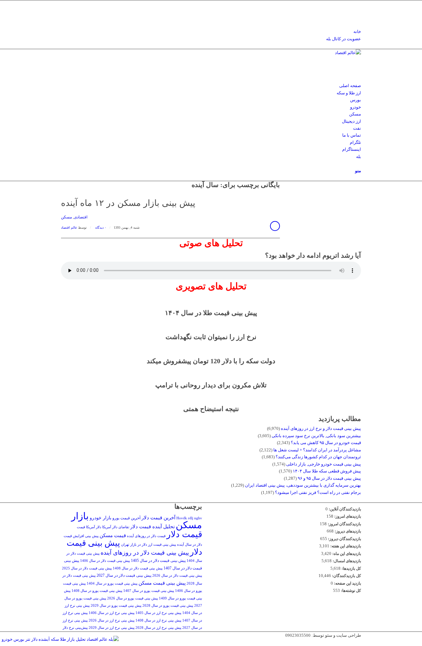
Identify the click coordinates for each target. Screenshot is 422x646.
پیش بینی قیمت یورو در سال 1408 (97, 591)
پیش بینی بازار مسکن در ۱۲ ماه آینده (128, 203)
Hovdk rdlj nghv (189, 518)
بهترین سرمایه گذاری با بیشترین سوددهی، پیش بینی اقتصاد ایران (303, 485)
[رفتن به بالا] (420, 642)
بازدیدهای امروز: (347, 516)
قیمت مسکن (113, 535)
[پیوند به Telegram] (359, 10)
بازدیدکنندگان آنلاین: (344, 509)
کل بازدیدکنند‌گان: (346, 575)
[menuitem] (212, 31)
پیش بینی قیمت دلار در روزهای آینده (145, 552)
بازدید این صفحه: (347, 583)
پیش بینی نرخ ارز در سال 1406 (112, 613)
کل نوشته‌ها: (350, 590)
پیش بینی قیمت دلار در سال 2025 (87, 568)
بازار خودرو (100, 517)
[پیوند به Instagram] (359, 3)
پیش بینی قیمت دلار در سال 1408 (138, 568)
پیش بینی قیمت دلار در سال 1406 (105, 561)
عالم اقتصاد (69, 227)
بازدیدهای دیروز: (347, 531)
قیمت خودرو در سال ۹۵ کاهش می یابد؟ (326, 442)
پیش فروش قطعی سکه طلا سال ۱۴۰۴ (327, 470)
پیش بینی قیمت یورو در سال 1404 (112, 583)
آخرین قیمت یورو (126, 518)
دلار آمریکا (93, 527)
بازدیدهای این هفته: (345, 546)
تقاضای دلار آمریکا (115, 527)
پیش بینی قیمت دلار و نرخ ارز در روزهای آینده (321, 428)
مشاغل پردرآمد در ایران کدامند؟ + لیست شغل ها (317, 449)
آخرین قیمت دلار (158, 517)
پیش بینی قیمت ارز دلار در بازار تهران (148, 544)
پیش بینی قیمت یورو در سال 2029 (116, 605)
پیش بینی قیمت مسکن (162, 583)
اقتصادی (80, 217)
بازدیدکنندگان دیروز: (344, 538)
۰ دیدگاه (100, 227)
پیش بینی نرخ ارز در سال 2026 (112, 620)
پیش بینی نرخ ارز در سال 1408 (158, 620)
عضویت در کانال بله (343, 38)
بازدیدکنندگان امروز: (344, 524)
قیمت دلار (184, 534)
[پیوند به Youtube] (359, 18)
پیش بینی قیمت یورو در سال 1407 (148, 591)
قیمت (81, 527)
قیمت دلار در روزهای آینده (146, 536)
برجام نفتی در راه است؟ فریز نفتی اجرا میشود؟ (318, 492)
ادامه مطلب (275, 226)
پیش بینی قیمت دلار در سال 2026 (177, 575)
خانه (357, 31)
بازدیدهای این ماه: (346, 553)
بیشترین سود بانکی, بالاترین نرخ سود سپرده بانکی (316, 435)
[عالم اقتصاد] (311, 52)
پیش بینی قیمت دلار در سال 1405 (158, 560)
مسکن (66, 217)
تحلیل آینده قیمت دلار (152, 526)
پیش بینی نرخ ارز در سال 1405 (158, 613)
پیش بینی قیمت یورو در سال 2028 (167, 605)
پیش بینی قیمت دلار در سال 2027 (124, 575)
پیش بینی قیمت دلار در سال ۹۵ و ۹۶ (329, 478)
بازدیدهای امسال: (346, 561)
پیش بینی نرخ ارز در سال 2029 (112, 628)
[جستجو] (359, 163)
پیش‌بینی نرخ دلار (75, 628)
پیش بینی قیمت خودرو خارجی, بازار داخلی (323, 464)
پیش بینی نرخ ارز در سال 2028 (158, 628)
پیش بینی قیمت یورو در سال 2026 (132, 598)
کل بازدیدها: (351, 568)
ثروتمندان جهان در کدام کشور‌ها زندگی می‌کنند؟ (318, 456)
